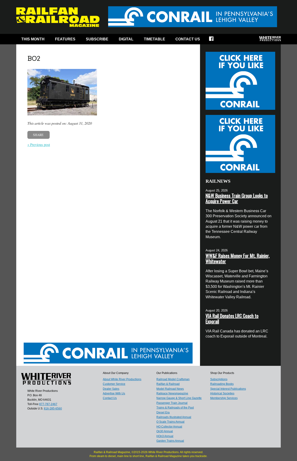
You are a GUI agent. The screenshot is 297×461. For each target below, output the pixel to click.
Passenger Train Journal (171, 403)
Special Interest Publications (228, 388)
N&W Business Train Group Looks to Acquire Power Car (237, 198)
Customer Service (114, 384)
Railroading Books (222, 384)
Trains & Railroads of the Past (175, 407)
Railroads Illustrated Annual (173, 417)
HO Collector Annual (169, 426)
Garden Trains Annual (170, 440)
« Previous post (38, 144)
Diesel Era (163, 412)
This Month (33, 39)
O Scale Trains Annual (170, 421)
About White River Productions (122, 379)
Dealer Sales (111, 388)
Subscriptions (218, 379)
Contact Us (187, 39)
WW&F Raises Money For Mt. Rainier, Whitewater (238, 258)
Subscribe (97, 39)
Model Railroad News (170, 388)
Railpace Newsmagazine (172, 393)
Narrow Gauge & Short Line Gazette (179, 398)
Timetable (154, 39)
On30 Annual (164, 431)
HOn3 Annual (164, 436)
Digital (126, 39)
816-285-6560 (53, 408)
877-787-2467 (48, 404)
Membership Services (224, 398)
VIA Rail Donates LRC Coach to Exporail (232, 318)
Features (65, 39)
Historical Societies (222, 393)
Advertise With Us (114, 393)
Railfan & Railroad (168, 384)
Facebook (214, 40)
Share (38, 135)
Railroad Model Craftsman (173, 379)
